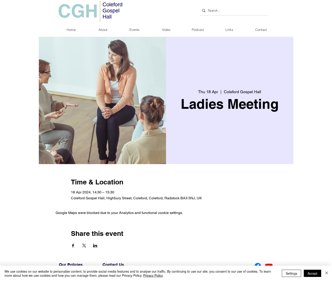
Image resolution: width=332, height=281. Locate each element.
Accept (312, 273)
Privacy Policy (153, 275)
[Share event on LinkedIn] (95, 245)
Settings (291, 273)
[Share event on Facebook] (73, 245)
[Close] (326, 273)
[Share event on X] (84, 245)
